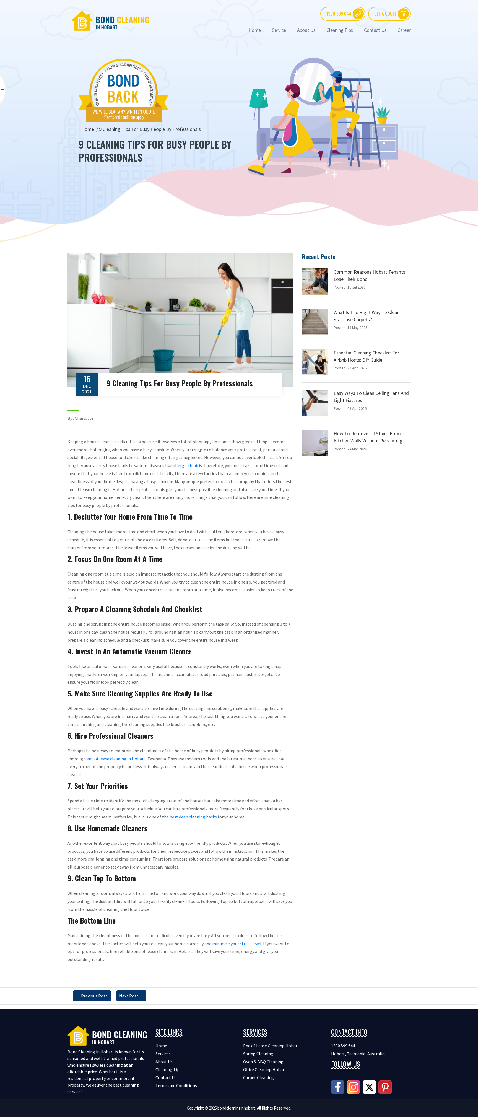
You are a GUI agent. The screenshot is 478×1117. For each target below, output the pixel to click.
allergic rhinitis (187, 465)
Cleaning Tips (339, 30)
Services (163, 1053)
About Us (306, 30)
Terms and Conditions (176, 1085)
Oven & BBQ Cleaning (263, 1061)
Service (279, 30)
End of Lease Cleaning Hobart (271, 1045)
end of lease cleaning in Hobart (116, 758)
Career (404, 30)
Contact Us (375, 30)
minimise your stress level (236, 943)
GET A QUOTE (385, 14)
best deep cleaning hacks (193, 817)
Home (254, 30)
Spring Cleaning (258, 1053)
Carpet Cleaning (258, 1077)
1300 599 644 (338, 14)
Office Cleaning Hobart (264, 1069)
